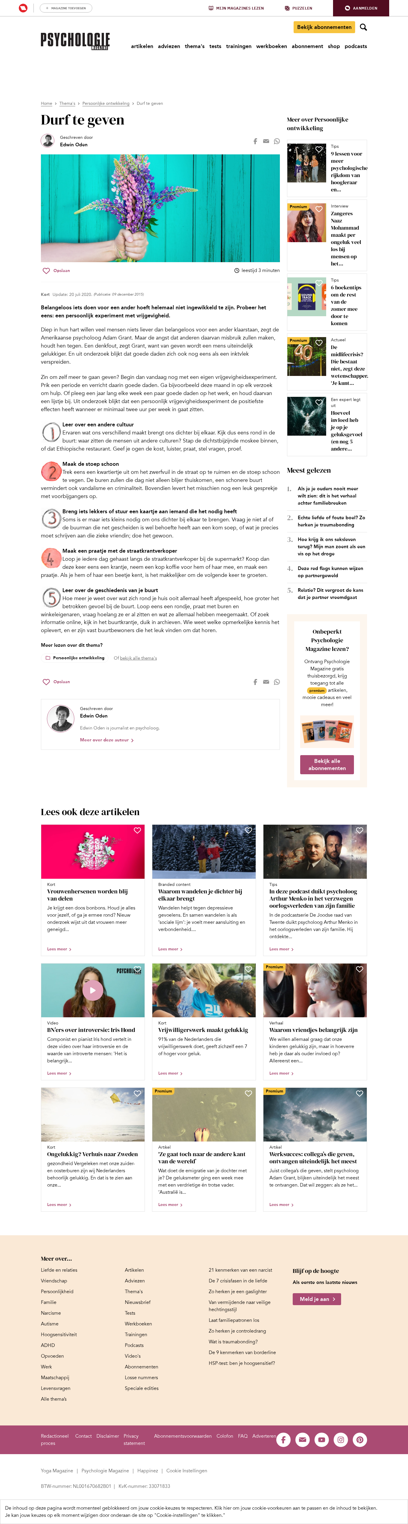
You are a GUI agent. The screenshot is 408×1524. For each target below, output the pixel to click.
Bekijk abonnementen (324, 27)
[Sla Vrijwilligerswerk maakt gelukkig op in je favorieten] (248, 969)
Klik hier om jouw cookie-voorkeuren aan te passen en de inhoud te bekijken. (295, 1508)
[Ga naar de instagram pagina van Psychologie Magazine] (341, 1440)
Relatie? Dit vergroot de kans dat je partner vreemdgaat (330, 593)
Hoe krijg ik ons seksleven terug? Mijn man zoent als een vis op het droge (331, 547)
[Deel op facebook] (255, 141)
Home (46, 103)
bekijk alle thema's (138, 658)
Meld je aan (314, 1299)
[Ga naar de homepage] (75, 41)
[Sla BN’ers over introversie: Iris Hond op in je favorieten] (137, 969)
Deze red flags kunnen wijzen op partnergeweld (330, 572)
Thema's (67, 103)
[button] (361, 8)
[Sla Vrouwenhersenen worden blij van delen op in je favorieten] (137, 830)
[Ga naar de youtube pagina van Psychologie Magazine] (322, 1440)
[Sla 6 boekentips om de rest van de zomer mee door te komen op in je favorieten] (319, 283)
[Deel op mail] (266, 141)
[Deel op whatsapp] (277, 141)
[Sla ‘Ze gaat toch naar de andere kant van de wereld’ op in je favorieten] (248, 1093)
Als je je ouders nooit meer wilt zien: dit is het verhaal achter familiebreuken (328, 496)
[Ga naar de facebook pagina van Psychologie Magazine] (283, 1440)
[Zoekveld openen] (363, 27)
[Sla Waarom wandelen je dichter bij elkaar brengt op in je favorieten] (248, 830)
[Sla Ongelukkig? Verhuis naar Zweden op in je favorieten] (137, 1093)
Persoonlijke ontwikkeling (106, 103)
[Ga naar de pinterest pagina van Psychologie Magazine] (360, 1440)
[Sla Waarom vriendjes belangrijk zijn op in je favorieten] (359, 969)
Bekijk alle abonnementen (327, 765)
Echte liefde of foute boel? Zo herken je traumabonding (331, 521)
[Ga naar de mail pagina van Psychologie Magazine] (302, 1440)
